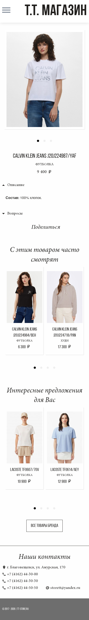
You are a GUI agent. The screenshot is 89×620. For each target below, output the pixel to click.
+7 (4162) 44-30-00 (22, 574)
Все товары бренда (44, 526)
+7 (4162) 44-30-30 (22, 581)
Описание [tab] (15, 185)
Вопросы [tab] (15, 214)
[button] (38, 141)
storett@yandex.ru (64, 588)
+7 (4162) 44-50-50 (22, 588)
